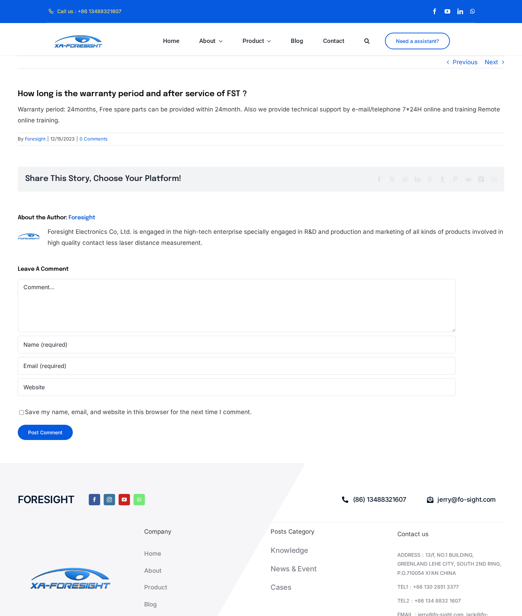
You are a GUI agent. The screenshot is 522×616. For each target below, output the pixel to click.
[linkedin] (460, 11)
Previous (465, 62)
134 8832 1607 (443, 601)
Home (152, 553)
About (153, 570)
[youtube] (447, 11)
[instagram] (109, 499)
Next (491, 62)
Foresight (35, 139)
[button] (367, 41)
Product (155, 587)
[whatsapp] (472, 11)
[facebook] (434, 11)
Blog (150, 604)
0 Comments (94, 139)
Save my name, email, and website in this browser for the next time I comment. (138, 412)
